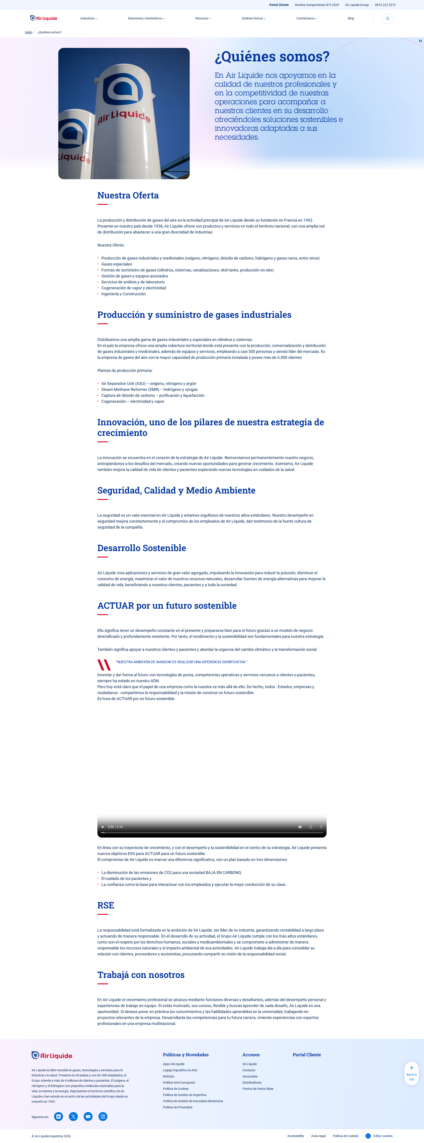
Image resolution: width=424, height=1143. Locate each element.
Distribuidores (251, 1082)
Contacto (248, 1070)
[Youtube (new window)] (88, 1116)
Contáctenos (305, 18)
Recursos (201, 18)
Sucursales (249, 1076)
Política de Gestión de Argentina (184, 1095)
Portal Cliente (279, 5)
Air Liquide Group (357, 5)
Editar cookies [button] (383, 1136)
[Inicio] (43, 18)
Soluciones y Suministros (145, 18)
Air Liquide (249, 1064)
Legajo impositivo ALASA (180, 1070)
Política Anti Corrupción (179, 1082)
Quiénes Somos (252, 18)
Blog (351, 18)
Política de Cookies (176, 1088)
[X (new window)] (73, 1116)
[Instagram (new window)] (102, 1116)
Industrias (87, 18)
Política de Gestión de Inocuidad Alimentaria (193, 1101)
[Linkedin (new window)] (58, 1116)
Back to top (412, 1077)
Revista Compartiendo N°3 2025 (317, 5)
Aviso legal (318, 1136)
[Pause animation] (420, 41)
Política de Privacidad (177, 1107)
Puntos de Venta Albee (257, 1088)
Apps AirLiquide (173, 1064)
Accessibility (295, 1136)
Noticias (168, 1076)
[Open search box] (387, 18)
